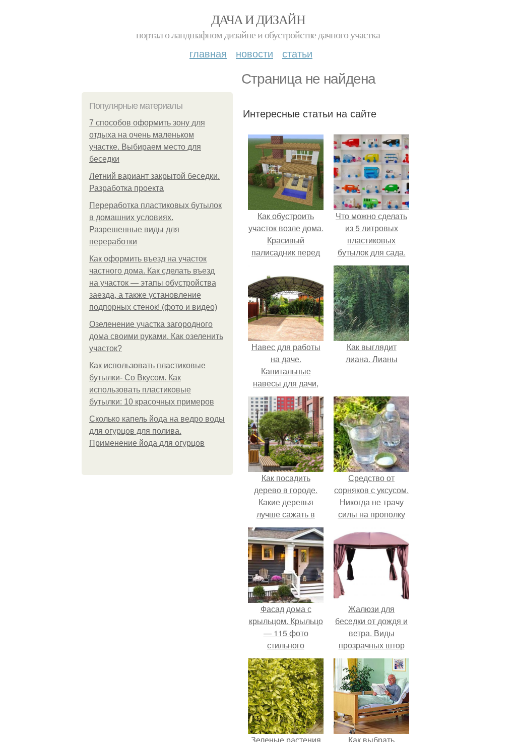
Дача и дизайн (258, 19)
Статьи (297, 53)
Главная (208, 53)
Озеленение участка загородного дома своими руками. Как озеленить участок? (156, 336)
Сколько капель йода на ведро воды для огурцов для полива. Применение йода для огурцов (157, 431)
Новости (254, 53)
